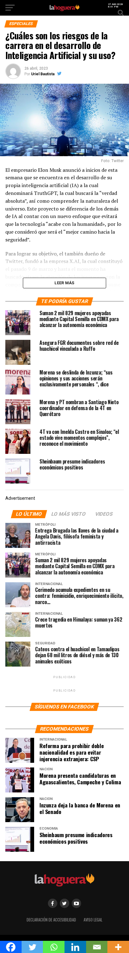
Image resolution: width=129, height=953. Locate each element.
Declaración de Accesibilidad (51, 920)
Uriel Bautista (42, 74)
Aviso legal (93, 920)
